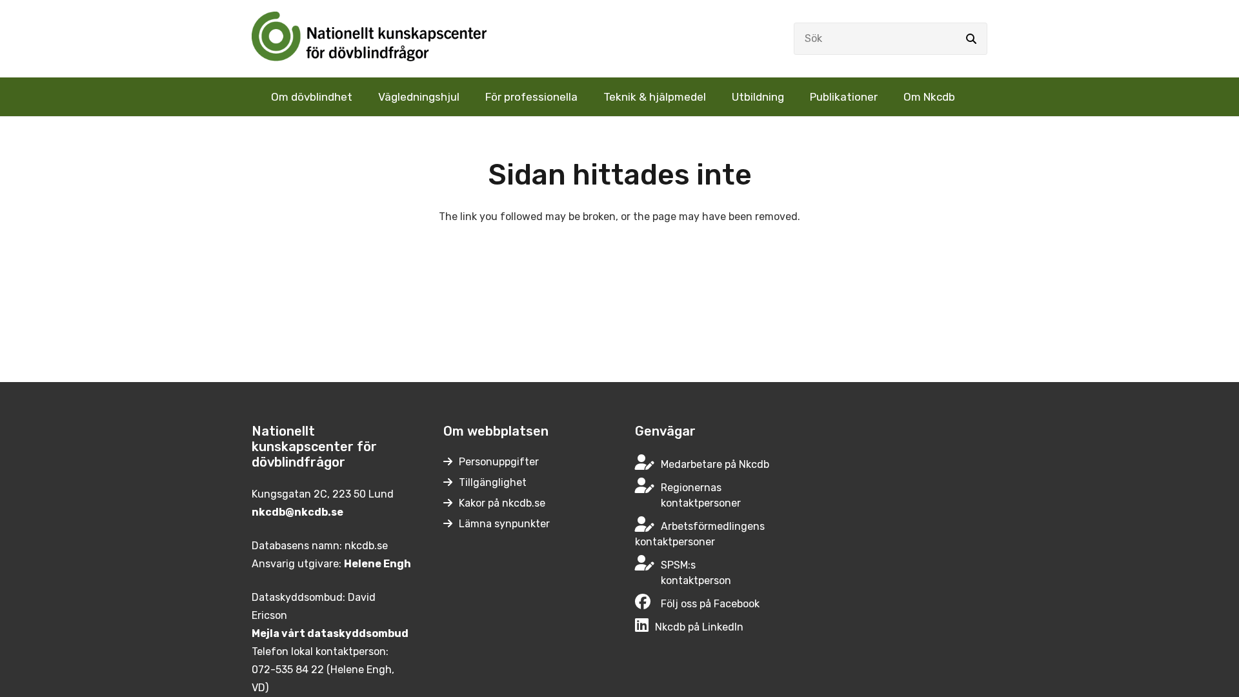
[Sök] (971, 38)
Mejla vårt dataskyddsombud (330, 633)
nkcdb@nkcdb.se (297, 512)
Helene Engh (377, 564)
